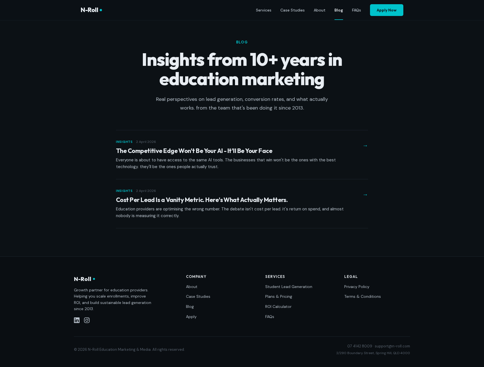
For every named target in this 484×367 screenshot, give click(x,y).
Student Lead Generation (288, 286)
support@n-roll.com (392, 346)
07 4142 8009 (359, 346)
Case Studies (292, 10)
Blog (338, 10)
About (319, 10)
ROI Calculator (278, 306)
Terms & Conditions (362, 296)
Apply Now (387, 10)
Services (263, 10)
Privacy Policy (356, 286)
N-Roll (89, 10)
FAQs (356, 10)
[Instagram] (87, 320)
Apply (191, 316)
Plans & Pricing (278, 296)
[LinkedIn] (77, 320)
